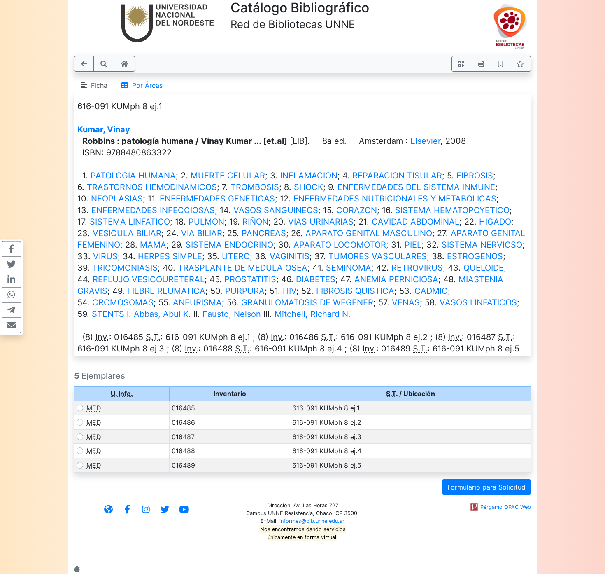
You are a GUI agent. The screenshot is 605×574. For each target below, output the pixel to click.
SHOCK (308, 187)
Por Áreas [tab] (145, 85)
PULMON (206, 222)
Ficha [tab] (97, 85)
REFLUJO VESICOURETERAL (149, 279)
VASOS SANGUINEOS (275, 210)
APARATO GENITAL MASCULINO (368, 233)
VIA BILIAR (201, 233)
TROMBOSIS (254, 187)
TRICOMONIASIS (125, 268)
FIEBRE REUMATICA (166, 291)
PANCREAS (264, 233)
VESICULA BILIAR (127, 233)
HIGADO (495, 222)
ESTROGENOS (475, 256)
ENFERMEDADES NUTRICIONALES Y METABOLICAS (394, 199)
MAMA (153, 245)
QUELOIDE (483, 268)
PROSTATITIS (250, 279)
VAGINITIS (289, 256)
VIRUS (105, 256)
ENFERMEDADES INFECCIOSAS (153, 210)
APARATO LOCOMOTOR (339, 245)
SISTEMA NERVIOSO (482, 245)
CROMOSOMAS (123, 302)
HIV (289, 291)
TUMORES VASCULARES (377, 256)
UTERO (236, 256)
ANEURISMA (197, 302)
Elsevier (425, 141)
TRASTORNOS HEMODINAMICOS (152, 187)
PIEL (413, 245)
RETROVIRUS (417, 268)
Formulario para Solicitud (486, 487)
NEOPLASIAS (117, 199)
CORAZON (356, 210)
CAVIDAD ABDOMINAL (415, 222)
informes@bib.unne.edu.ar (311, 521)
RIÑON (255, 222)
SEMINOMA (348, 268)
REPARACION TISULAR (397, 175)
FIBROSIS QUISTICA (355, 291)
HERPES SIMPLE (170, 256)
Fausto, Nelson (231, 314)
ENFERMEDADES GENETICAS (217, 199)
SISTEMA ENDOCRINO (229, 245)
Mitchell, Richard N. (313, 314)
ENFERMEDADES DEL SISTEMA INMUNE (416, 187)
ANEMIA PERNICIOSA (396, 279)
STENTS (108, 314)
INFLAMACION (308, 175)
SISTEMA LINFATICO (130, 222)
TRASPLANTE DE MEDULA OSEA (242, 268)
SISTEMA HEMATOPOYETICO (452, 210)
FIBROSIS (474, 175)
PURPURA (245, 291)
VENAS (406, 302)
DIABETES (315, 279)
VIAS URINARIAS (321, 222)
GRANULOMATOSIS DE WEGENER (307, 302)
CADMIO (431, 291)
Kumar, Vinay (103, 129)
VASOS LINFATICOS (478, 302)
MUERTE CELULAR (228, 175)
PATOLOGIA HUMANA (133, 175)
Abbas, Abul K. (162, 314)
